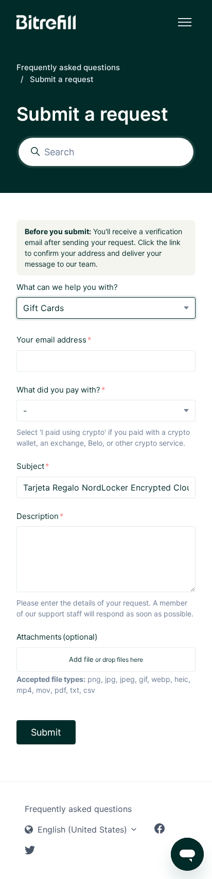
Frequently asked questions (68, 67)
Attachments (56, 637)
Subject (30, 466)
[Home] (46, 22)
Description (37, 516)
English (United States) (82, 829)
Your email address (51, 340)
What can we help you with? (67, 287)
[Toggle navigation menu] (185, 22)
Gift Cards (43, 308)
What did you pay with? (58, 390)
